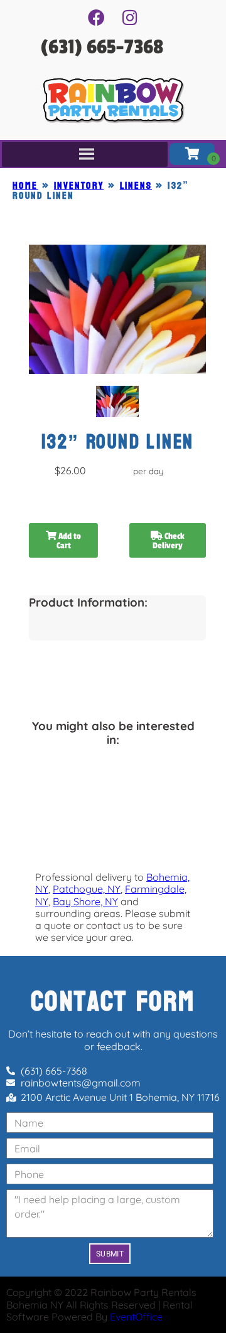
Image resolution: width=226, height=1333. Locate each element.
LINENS (136, 185)
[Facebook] (96, 17)
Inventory (79, 185)
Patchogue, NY (87, 889)
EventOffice (136, 1316)
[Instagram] (130, 17)
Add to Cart (69, 541)
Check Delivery (169, 541)
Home (25, 185)
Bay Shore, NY (85, 901)
